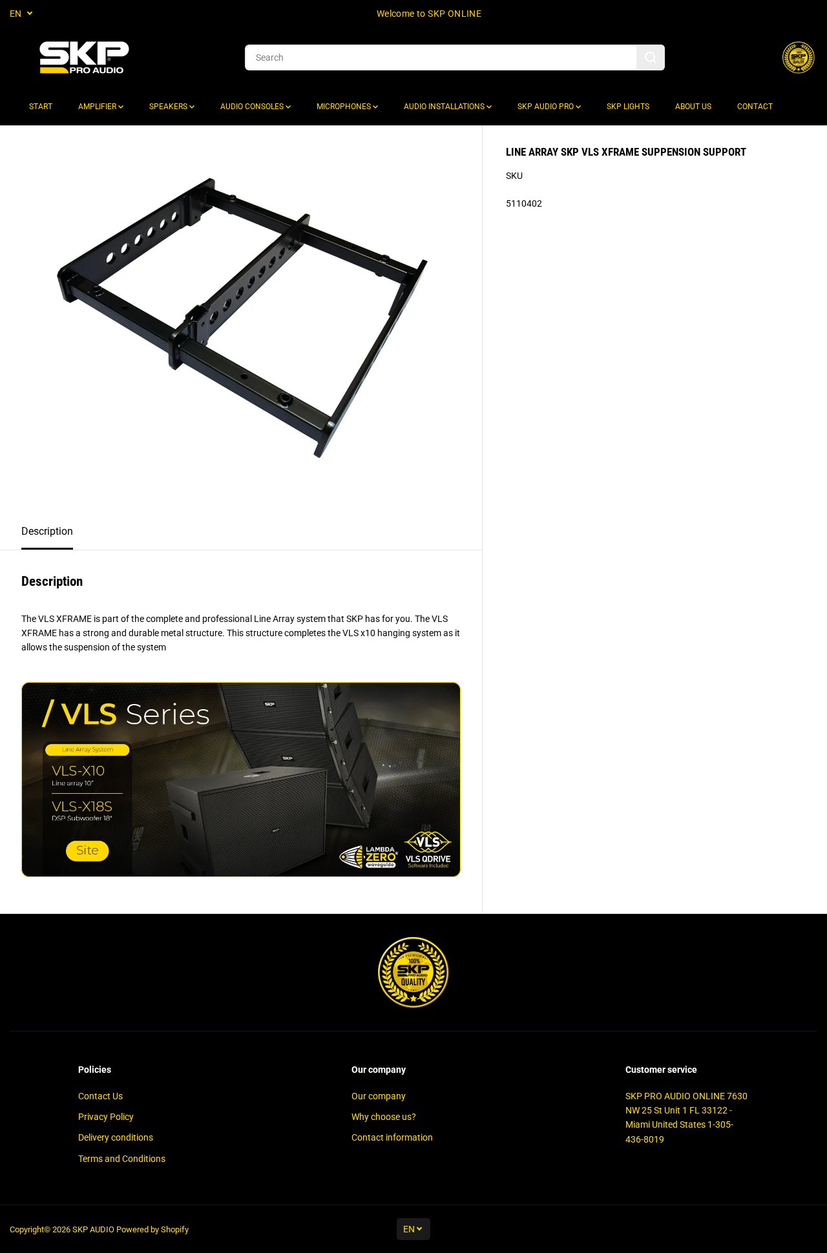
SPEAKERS (169, 106)
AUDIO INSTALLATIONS (445, 106)
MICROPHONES (345, 106)
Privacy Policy (106, 1117)
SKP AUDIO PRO (547, 106)
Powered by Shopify (152, 1229)
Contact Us (100, 1096)
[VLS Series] (241, 874)
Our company (378, 1096)
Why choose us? (383, 1117)
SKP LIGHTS (628, 106)
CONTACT (755, 106)
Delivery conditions (115, 1137)
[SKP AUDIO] (84, 57)
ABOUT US (693, 106)
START (40, 106)
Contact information (392, 1137)
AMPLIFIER (98, 106)
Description (47, 531)
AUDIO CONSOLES (253, 106)
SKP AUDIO (93, 1229)
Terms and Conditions (121, 1159)
